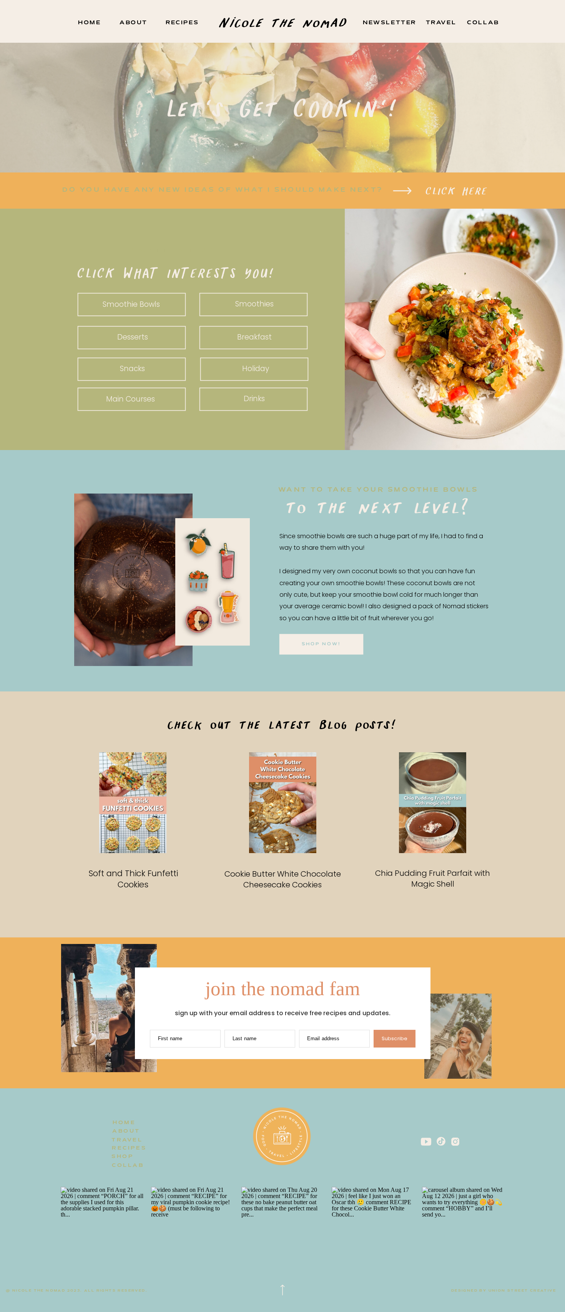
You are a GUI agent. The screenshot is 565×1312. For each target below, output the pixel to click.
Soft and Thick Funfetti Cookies (133, 879)
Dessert (133, 864)
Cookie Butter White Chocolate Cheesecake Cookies (282, 879)
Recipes (433, 864)
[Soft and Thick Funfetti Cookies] (133, 802)
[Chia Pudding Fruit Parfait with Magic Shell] (432, 802)
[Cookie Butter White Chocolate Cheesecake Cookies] (282, 802)
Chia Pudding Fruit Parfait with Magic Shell (432, 878)
